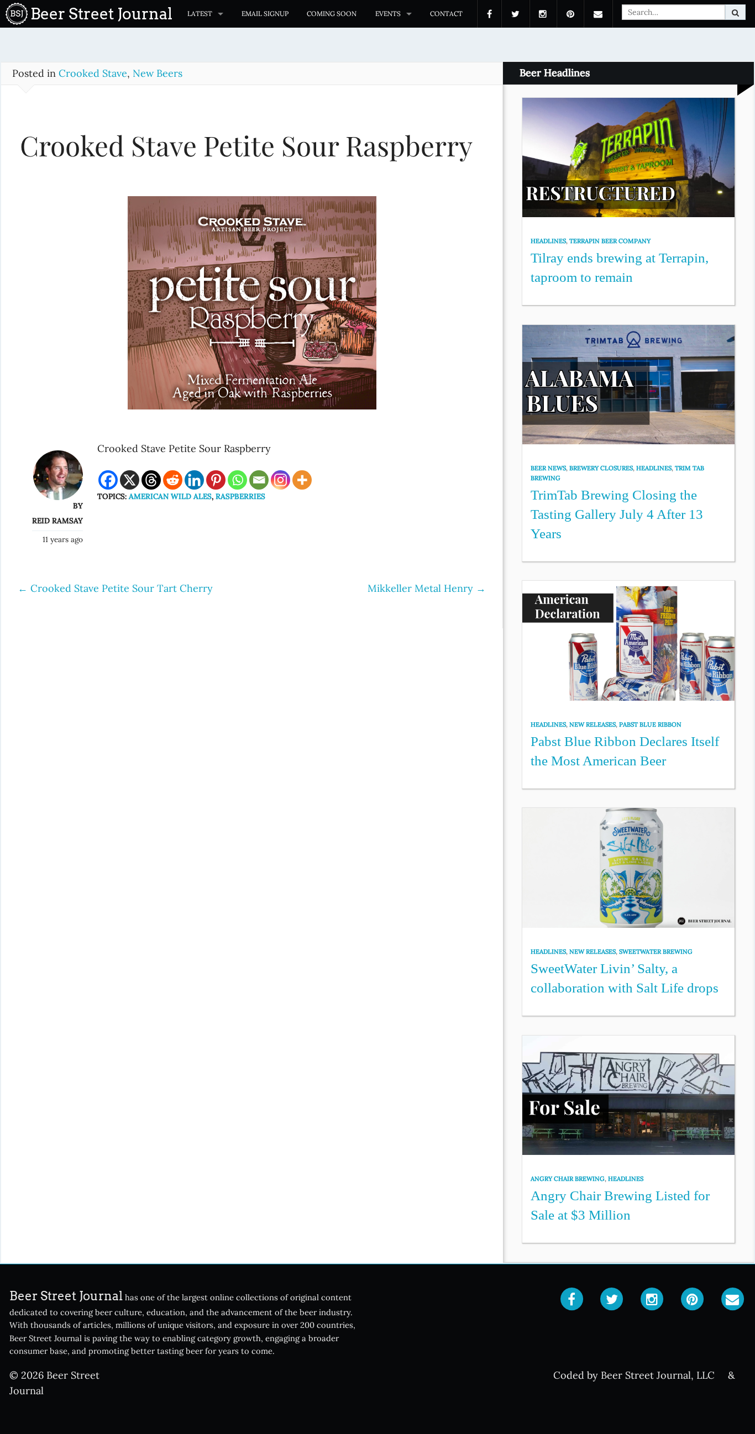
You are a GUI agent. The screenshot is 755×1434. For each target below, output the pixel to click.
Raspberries (240, 496)
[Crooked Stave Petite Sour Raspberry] (252, 308)
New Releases (592, 724)
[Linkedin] (194, 480)
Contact (446, 13)
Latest (199, 13)
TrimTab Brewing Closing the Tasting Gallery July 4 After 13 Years (617, 513)
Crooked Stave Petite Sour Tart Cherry (115, 588)
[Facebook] (108, 480)
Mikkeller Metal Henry (427, 588)
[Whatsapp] (237, 480)
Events (388, 13)
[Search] (735, 12)
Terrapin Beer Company (610, 241)
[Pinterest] (216, 480)
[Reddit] (172, 480)
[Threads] (151, 480)
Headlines (548, 241)
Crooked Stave (93, 73)
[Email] (259, 480)
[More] (302, 480)
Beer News (548, 468)
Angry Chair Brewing (568, 1179)
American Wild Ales (170, 496)
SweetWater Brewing (656, 951)
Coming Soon (331, 13)
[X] (129, 480)
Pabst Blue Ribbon (650, 724)
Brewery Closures (601, 468)
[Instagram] (280, 480)
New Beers (157, 73)
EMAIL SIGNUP (265, 13)
